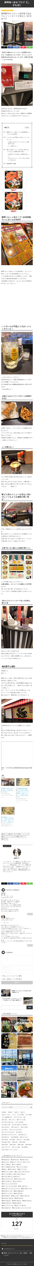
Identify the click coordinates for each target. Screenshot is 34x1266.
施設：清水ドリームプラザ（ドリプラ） (9, 1134)
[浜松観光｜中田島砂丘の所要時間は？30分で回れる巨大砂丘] (9, 1074)
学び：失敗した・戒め (6, 1124)
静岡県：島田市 (5, 1144)
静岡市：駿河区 (22, 1142)
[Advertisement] (17, 305)
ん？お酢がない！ (13, 146)
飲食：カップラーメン (6, 1147)
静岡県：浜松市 (13, 1144)
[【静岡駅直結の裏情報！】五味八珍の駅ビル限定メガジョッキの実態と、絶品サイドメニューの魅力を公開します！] (22, 782)
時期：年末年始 (5, 1139)
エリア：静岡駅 (28, 1114)
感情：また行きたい (5, 1127)
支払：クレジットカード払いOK (9, 836)
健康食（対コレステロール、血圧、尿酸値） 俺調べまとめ (18, 1254)
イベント (14, 1114)
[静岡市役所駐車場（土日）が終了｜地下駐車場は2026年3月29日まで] (25, 1074)
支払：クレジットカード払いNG (15, 1129)
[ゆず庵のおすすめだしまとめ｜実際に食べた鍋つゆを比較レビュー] (9, 1041)
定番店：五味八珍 (13, 834)
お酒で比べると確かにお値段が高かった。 (18, 155)
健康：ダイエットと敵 (21, 1119)
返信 (31, 914)
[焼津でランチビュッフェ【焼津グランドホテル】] (25, 1057)
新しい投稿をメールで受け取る (12, 979)
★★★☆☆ (5, 834)
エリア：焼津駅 (21, 1114)
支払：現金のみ (19, 1132)
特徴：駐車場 (12, 1139)
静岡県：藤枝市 (28, 1144)
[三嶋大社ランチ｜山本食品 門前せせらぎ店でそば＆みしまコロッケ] (9, 1025)
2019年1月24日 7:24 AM (6, 919)
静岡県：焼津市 (21, 1144)
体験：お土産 (4, 1119)
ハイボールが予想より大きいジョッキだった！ (18, 138)
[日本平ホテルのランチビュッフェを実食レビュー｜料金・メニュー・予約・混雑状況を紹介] (9, 1057)
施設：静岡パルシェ (21, 836)
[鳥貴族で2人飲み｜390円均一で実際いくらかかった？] (25, 1025)
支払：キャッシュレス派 (24, 834)
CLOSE (27, 127)
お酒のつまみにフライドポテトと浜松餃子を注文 (18, 142)
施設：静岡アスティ (22, 1134)
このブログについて (9, 1249)
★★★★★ (4, 1112)
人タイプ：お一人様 (17, 1117)
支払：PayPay (4, 1129)
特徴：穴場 (5, 839)
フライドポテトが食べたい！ (7, 10)
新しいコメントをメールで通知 (12, 976)
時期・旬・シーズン (24, 1137)
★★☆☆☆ (23, 1112)
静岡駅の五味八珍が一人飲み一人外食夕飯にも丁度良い (8, 790)
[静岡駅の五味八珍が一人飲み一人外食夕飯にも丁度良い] (8, 782)
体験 (24, 1117)
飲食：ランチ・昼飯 (16, 1147)
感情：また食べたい (15, 1127)
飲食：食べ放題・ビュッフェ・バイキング (10, 1149)
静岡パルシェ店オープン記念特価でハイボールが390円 (18, 133)
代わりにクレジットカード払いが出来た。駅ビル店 (18, 159)
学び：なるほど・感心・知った (7, 1122)
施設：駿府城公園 (14, 1137)
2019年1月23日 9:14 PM (6, 897)
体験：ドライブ (12, 1119)
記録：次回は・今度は (6, 1142)
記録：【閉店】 (26, 1139)
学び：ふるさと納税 (19, 1122)
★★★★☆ (10, 1112)
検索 (29, 1007)
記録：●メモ (19, 1139)
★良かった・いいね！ (6, 1114)
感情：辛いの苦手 (24, 1127)
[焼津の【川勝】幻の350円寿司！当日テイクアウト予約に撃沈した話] (9, 1090)
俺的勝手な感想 (11, 163)
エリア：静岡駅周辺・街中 (7, 1117)
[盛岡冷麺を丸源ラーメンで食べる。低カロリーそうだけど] (25, 1090)
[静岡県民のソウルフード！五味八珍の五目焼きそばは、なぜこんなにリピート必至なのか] (8, 811)
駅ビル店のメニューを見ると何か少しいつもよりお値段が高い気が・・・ (18, 150)
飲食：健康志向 (25, 1147)
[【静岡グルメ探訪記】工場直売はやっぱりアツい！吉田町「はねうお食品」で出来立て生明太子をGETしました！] (25, 1041)
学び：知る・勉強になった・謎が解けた (19, 1124)
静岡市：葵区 (14, 1142)
